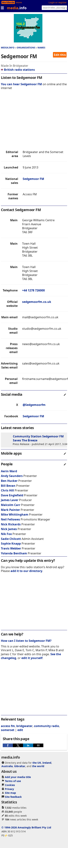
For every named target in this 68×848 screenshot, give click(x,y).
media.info (8, 47)
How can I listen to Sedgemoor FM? (26, 641)
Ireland (46, 762)
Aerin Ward (9, 471)
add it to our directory (26, 571)
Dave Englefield (12, 495)
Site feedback (13, 796)
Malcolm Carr (10, 505)
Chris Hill (7, 490)
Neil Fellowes (10, 519)
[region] (34, 121)
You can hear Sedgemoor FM (21, 84)
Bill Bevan (8, 486)
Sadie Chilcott (11, 539)
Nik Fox (6, 534)
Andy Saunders (12, 476)
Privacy (9, 789)
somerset (7, 730)
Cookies (10, 785)
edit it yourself (31, 658)
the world (38, 766)
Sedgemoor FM (33, 179)
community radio (46, 726)
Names (41, 47)
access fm (8, 726)
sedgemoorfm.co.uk (36, 302)
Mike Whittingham (14, 514)
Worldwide (8, 2)
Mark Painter (10, 510)
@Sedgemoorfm (34, 405)
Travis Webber (11, 548)
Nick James (9, 529)
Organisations (26, 47)
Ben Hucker (9, 481)
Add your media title (18, 777)
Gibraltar (19, 766)
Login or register (58, 2)
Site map (10, 793)
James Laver (9, 500)
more (19, 2)
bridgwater (24, 726)
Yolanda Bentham (14, 553)
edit (20, 730)
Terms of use (13, 781)
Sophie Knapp (11, 544)
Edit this (60, 55)
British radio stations (19, 70)
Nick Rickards (11, 524)
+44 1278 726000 (33, 290)
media (16, 7)
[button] (8, 745)
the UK (36, 762)
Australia (7, 766)
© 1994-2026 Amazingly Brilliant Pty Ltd (26, 827)
